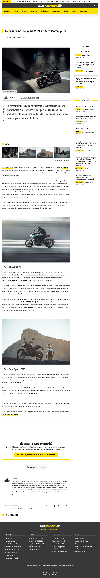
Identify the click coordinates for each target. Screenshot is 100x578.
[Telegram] (4, 112)
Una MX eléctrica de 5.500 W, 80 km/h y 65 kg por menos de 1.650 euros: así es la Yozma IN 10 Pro (85, 65)
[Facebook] (4, 115)
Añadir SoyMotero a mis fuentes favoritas (36, 454)
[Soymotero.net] (50, 5)
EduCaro (86, 121)
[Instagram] (12, 494)
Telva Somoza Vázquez (88, 109)
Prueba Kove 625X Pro (83, 52)
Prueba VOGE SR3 (81, 129)
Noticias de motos (25, 508)
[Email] (4, 109)
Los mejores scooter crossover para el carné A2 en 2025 (85, 117)
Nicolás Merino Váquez (88, 132)
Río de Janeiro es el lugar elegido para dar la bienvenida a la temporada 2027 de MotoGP (85, 144)
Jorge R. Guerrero (88, 71)
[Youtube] (56, 572)
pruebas (77, 55)
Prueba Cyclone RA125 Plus (84, 106)
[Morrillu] (6, 97)
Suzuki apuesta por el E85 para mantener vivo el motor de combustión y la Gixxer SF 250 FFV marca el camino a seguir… (85, 161)
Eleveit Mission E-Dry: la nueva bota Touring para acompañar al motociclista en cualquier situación (85, 80)
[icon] (86, 6)
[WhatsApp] (4, 106)
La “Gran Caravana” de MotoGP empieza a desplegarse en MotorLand (84, 177)
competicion (79, 150)
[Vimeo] (53, 572)
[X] (4, 117)
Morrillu (12, 97)
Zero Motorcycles (13, 505)
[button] (95, 5)
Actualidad (12, 508)
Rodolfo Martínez (86, 55)
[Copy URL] (4, 120)
